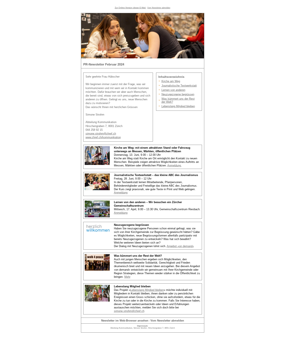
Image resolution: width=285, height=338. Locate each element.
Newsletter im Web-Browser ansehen (124, 320)
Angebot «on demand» (180, 246)
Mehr (127, 276)
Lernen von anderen (173, 90)
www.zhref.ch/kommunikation (103, 137)
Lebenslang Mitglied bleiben (178, 106)
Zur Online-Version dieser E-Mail (130, 7)
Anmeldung (174, 165)
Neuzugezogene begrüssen (177, 94)
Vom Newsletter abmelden (158, 8)
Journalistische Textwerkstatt (179, 85)
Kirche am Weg (170, 81)
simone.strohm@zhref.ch (101, 133)
